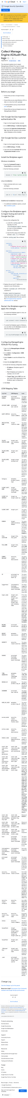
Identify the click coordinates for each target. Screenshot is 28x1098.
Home (2, 24)
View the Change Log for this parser (10, 985)
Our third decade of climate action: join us (11, 1087)
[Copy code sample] (25, 173)
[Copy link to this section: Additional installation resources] (24, 201)
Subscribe (23, 1090)
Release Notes (4, 1042)
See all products (5, 1023)
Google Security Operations (13, 6)
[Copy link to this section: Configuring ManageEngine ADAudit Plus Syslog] (18, 345)
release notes (16, 18)
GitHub (2, 1051)
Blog (2, 1067)
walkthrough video (8, 20)
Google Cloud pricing (6, 1026)
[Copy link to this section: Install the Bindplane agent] (24, 157)
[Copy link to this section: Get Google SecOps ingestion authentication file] (17, 119)
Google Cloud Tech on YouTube (8, 1077)
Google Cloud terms (6, 1085)
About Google (4, 1082)
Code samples (4, 1056)
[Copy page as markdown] (12, 58)
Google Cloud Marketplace (7, 1028)
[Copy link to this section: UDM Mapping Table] (19, 389)
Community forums (5, 1037)
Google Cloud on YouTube (7, 1074)
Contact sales (4, 1031)
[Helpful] (10, 29)
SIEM (19, 60)
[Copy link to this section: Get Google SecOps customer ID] (4, 140)
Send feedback (7, 32)
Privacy (10, 1082)
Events (2, 1069)
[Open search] (17, 2)
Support (3, 1039)
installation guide (10, 205)
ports (5, 106)
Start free (5, 10)
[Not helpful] (12, 29)
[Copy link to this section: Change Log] (12, 982)
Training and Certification (7, 1061)
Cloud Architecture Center (7, 1058)
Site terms (16, 1082)
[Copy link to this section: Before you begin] (16, 92)
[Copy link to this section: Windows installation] (16, 161)
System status (4, 1044)
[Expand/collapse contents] (9, 37)
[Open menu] (2, 2)
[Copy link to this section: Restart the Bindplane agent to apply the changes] (17, 309)
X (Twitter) (3, 1072)
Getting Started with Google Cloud (9, 1053)
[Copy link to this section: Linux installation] (13, 181)
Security (16, 24)
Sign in (24, 1)
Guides (18, 26)
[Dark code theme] (22, 173)
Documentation (9, 24)
